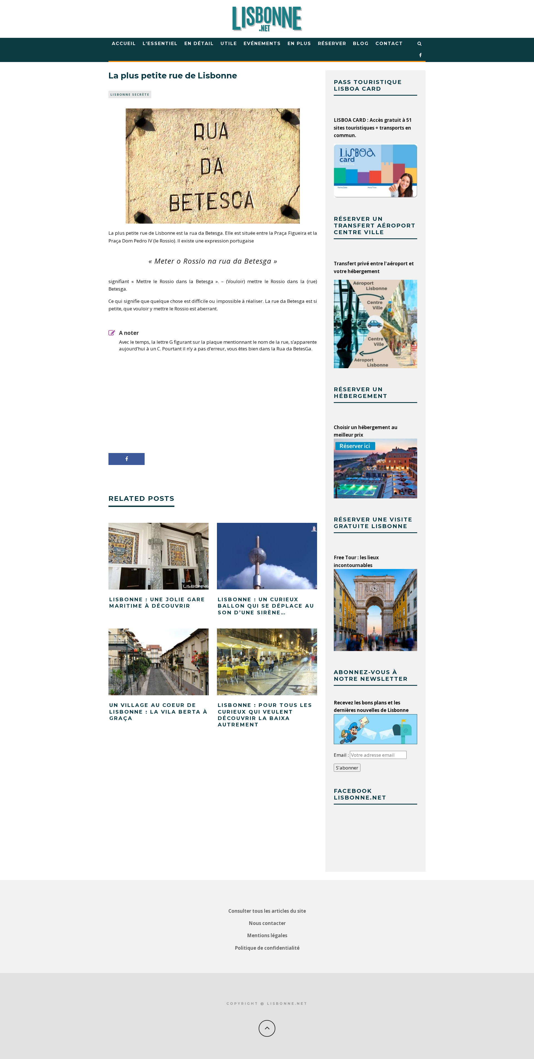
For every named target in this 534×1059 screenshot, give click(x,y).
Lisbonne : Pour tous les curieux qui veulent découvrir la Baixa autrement (265, 715)
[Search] (420, 44)
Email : (342, 755)
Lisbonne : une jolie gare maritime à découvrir (157, 603)
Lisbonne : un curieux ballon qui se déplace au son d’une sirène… (266, 606)
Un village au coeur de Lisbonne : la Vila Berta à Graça (158, 711)
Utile (229, 43)
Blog (361, 43)
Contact (389, 43)
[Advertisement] (212, 398)
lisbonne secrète (129, 94)
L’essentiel (160, 43)
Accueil (124, 43)
